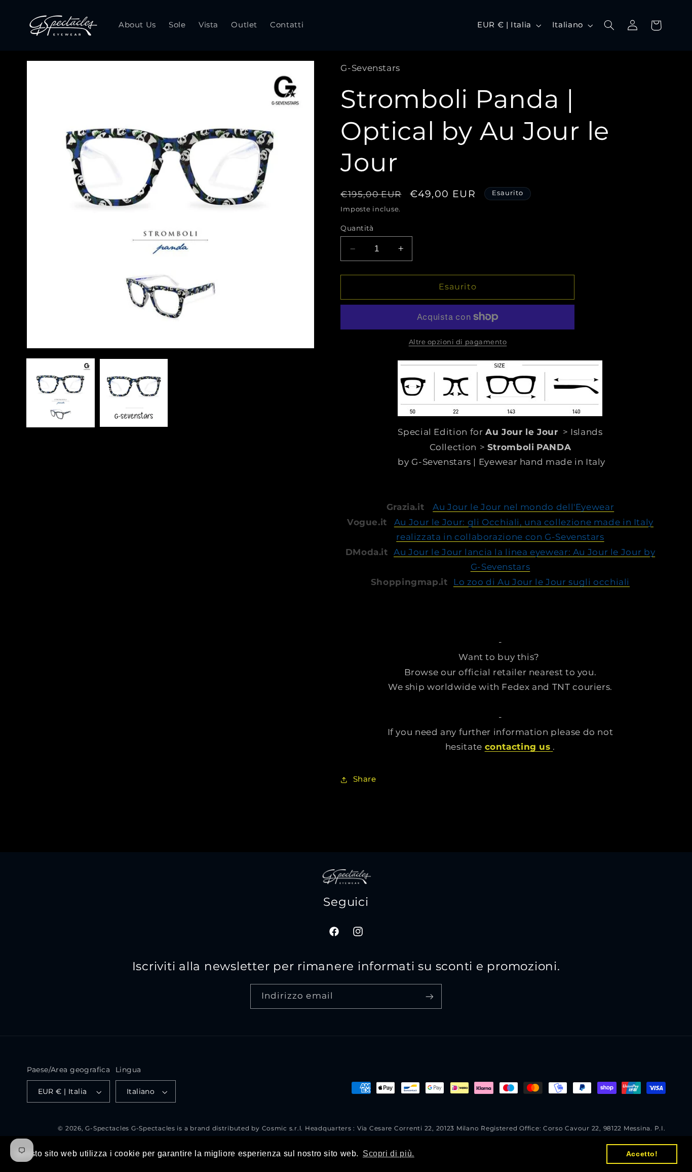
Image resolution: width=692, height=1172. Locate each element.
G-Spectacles (107, 1128)
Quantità (356, 228)
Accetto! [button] (642, 1154)
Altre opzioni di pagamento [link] (458, 342)
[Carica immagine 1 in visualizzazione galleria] (61, 393)
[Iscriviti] (429, 996)
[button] (609, 25)
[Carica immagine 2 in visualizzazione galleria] (134, 393)
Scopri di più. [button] (388, 1153)
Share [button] (364, 779)
